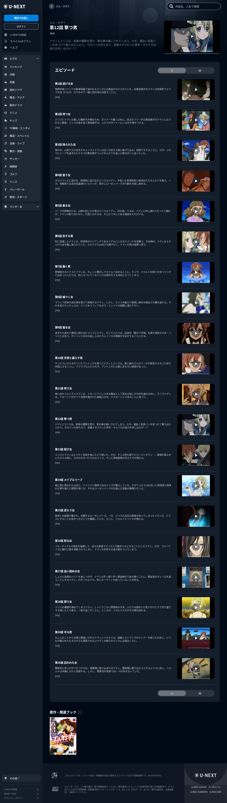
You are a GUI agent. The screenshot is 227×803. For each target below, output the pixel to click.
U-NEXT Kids (215, 791)
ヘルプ (13, 47)
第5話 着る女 (62, 205)
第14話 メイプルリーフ (68, 480)
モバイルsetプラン (20, 41)
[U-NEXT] (14, 7)
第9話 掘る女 (62, 327)
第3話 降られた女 (65, 144)
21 (200, 70)
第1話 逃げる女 (64, 83)
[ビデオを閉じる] (38, 58)
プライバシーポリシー (14, 798)
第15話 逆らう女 (65, 510)
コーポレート (214, 786)
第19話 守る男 (63, 632)
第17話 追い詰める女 (67, 571)
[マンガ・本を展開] (38, 206)
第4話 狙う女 (62, 175)
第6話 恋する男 (64, 236)
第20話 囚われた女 (66, 662)
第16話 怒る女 (63, 541)
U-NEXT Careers (198, 786)
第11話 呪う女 (63, 388)
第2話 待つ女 (62, 114)
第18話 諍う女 (63, 601)
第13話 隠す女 (63, 449)
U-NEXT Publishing (199, 791)
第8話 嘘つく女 (64, 297)
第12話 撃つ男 (63, 419)
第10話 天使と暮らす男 (69, 358)
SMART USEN (10, 793)
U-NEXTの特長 (18, 34)
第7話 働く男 (62, 266)
